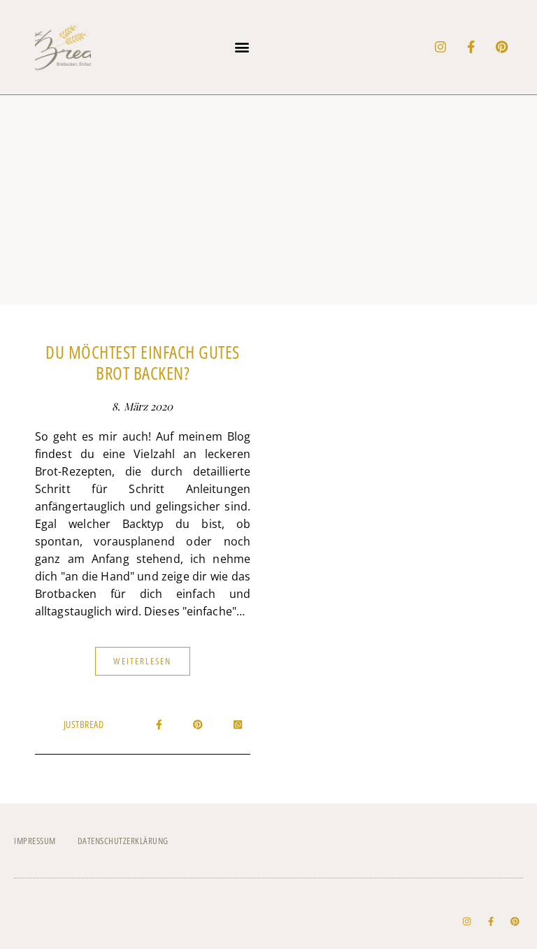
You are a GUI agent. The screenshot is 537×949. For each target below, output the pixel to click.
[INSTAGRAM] (440, 46)
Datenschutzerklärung (123, 840)
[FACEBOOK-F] (471, 46)
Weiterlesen (142, 661)
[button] (241, 47)
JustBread (84, 724)
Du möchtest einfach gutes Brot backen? (142, 362)
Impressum (35, 840)
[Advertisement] (268, 200)
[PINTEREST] (502, 46)
